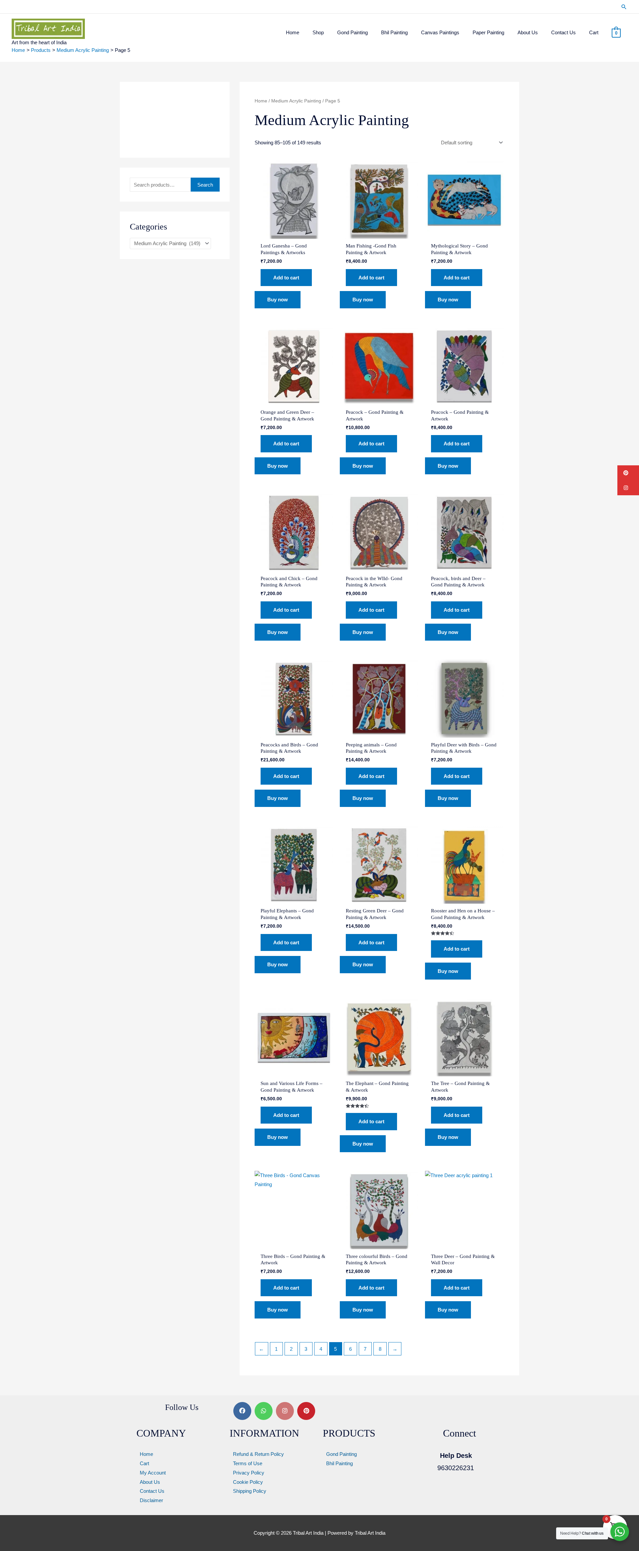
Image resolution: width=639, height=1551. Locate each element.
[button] (624, 7)
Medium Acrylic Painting (296, 100)
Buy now (277, 299)
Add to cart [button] (286, 277)
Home (261, 100)
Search (205, 185)
